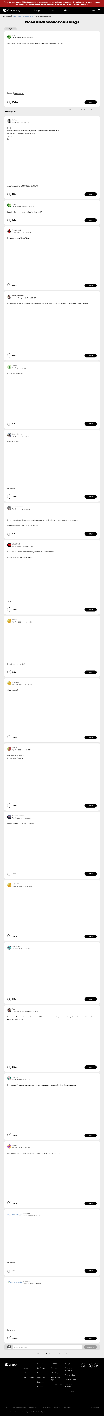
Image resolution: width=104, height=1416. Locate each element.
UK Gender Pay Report (38, 1412)
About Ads (57, 1407)
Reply (90, 102)
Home (14, 16)
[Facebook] (96, 1365)
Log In (93, 10)
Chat (51, 10)
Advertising (41, 1377)
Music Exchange (28, 16)
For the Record (28, 1377)
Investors (40, 1382)
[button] (96, 36)
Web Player (55, 1373)
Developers (41, 1373)
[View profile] (9, 36)
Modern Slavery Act (11, 1412)
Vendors (40, 1387)
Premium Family (70, 1380)
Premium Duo (70, 1375)
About (25, 1368)
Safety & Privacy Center (18, 1407)
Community (13, 10)
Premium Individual (68, 1369)
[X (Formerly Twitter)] (90, 1365)
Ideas (67, 10)
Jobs (25, 1373)
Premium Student (68, 1385)
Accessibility (67, 1407)
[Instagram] (83, 1365)
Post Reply (90, 1347)
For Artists (41, 1368)
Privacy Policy (33, 1407)
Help (37, 10)
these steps (61, 4)
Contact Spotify (56, 1384)
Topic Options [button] (10, 29)
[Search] (86, 10)
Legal (6, 1407)
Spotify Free (69, 1391)
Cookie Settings (45, 1407)
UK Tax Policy (24, 1412)
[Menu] (99, 10)
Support (54, 1368)
